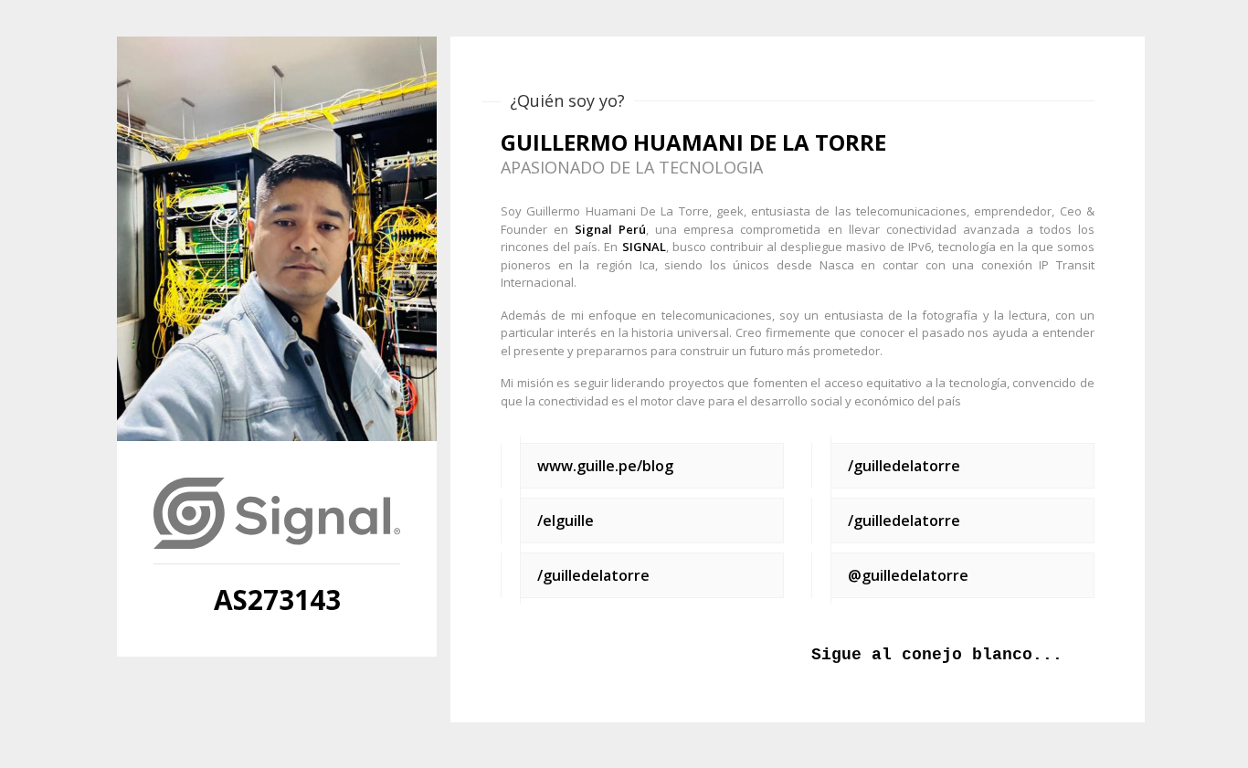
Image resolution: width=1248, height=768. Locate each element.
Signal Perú (610, 229)
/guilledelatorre (593, 575)
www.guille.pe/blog (605, 466)
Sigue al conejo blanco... (937, 655)
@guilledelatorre (908, 575)
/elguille (565, 520)
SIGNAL (644, 246)
